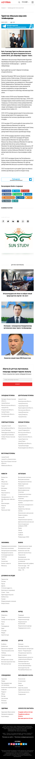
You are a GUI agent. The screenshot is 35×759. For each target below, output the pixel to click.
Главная (3, 8)
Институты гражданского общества (25, 505)
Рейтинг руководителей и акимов (25, 501)
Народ (20, 530)
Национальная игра (24, 617)
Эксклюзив (4, 698)
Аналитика (4, 561)
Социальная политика (24, 494)
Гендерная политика (24, 488)
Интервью (4, 488)
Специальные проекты (25, 653)
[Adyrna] (8, 2)
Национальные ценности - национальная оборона (26, 658)
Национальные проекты (25, 519)
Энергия (20, 685)
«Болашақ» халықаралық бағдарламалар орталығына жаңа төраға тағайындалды (17, 327)
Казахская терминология (8, 687)
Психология (21, 679)
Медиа (3, 633)
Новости (4, 474)
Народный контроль (7, 553)
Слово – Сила (5, 592)
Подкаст (3, 692)
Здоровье (4, 679)
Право (20, 528)
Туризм (3, 559)
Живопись (4, 615)
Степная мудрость (6, 588)
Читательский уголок (7, 651)
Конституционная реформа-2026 (23, 525)
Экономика (5, 542)
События (3, 689)
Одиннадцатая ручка (7, 594)
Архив (3, 508)
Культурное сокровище (8, 590)
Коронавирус (5, 716)
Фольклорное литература (25, 648)
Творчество (4, 579)
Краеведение (22, 557)
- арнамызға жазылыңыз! (15, 179)
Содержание (22, 694)
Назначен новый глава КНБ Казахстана (17, 358)
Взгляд (3, 696)
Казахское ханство (23, 550)
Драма (3, 586)
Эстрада (3, 630)
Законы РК (21, 517)
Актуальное (4, 484)
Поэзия (3, 581)
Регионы (3, 700)
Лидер (3, 681)
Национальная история (25, 546)
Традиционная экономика (9, 546)
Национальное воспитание (22, 622)
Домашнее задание (7, 648)
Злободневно (6, 675)
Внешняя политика (23, 479)
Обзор (3, 694)
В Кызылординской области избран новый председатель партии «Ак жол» (17, 295)
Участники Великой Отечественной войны (24, 664)
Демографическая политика (23, 491)
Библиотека (4, 597)
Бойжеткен (4, 646)
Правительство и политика (23, 497)
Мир (2, 479)
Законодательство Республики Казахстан (25, 668)
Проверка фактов (23, 661)
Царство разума (23, 688)
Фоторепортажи (6, 664)
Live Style (4, 640)
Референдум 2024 (23, 537)
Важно (20, 542)
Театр (3, 622)
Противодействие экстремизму (6, 684)
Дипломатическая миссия (26, 522)
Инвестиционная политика (23, 485)
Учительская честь (23, 692)
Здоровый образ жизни (8, 712)
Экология (4, 703)
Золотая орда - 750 (23, 566)
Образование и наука (25, 675)
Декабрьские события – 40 (8, 500)
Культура (4, 611)
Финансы (4, 566)
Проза (3, 584)
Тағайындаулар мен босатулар (16, 8)
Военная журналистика (8, 662)
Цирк (2, 628)
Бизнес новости (6, 563)
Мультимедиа (5, 503)
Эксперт (3, 495)
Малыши (20, 644)
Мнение (3, 490)
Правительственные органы (24, 510)
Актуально (22, 474)
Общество (4, 482)
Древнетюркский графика (26, 563)
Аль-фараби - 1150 (23, 568)
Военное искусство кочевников (24, 560)
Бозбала (3, 644)
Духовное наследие (8, 575)
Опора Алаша (5, 603)
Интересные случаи (7, 659)
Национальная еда (23, 619)
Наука (20, 683)
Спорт (3, 486)
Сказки (3, 599)
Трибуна (20, 535)
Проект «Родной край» (25, 651)
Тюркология (21, 555)
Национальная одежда (25, 626)
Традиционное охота (24, 628)
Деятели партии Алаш (24, 553)
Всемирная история (24, 548)
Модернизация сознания (8, 601)
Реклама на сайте (7, 737)
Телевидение (5, 626)
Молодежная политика (25, 482)
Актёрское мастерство (8, 619)
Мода (2, 657)
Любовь (3, 653)
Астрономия (21, 681)
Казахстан (4, 477)
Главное (20, 532)
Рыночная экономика (7, 548)
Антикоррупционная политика (7, 556)
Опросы (3, 505)
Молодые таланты (23, 646)
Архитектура (5, 635)
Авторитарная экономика (8, 550)
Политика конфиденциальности (24, 737)
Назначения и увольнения (25, 513)
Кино (2, 624)
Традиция (21, 615)
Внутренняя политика (24, 477)
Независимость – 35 (7, 497)
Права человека (23, 515)
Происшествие (5, 510)
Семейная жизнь (6, 655)
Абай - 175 (21, 570)
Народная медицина (7, 714)
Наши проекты (5, 493)
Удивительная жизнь (24, 690)
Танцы (3, 617)
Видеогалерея (22, 655)
